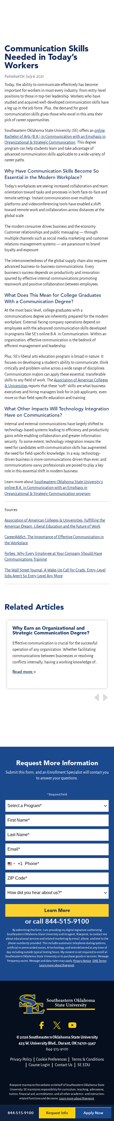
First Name (18, 820)
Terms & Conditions (88, 1059)
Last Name (18, 834)
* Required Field (57, 794)
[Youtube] (72, 1025)
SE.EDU (83, 1065)
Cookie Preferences (51, 1059)
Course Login (39, 1065)
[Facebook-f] (41, 1025)
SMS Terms (99, 960)
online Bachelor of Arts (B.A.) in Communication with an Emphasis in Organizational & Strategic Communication (55, 136)
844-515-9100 (67, 921)
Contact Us (63, 1065)
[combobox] (57, 806)
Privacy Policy (21, 1059)
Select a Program (24, 805)
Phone (32, 863)
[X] (57, 1025)
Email (13, 849)
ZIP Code (17, 878)
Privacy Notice (82, 960)
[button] (106, 697)
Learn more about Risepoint (56, 965)
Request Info (57, 1113)
